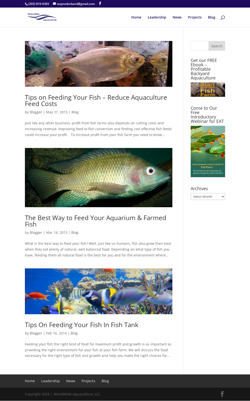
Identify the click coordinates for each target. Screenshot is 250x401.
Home (136, 18)
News (177, 18)
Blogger (36, 112)
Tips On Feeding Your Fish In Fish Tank (81, 324)
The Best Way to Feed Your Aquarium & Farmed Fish (95, 220)
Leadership (157, 18)
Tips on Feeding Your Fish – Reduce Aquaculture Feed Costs (96, 100)
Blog (211, 18)
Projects (195, 18)
